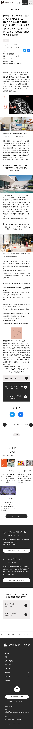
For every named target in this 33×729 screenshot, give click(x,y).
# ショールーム (6, 45)
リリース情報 (11, 634)
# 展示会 (17, 47)
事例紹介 (7, 672)
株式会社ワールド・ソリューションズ (14, 63)
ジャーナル (8, 664)
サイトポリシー (10, 701)
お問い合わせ (24, 3)
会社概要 (7, 680)
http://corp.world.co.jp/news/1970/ (13, 366)
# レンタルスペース (7, 47)
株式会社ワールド (8, 61)
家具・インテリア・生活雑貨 (11, 56)
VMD (6, 40)
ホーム (3, 634)
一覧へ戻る (16, 425)
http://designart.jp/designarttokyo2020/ (15, 323)
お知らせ (7, 668)
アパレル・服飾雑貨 (8, 54)
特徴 (6, 657)
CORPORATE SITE (15, 696)
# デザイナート (16, 45)
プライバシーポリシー (20, 701)
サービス (19, 3)
